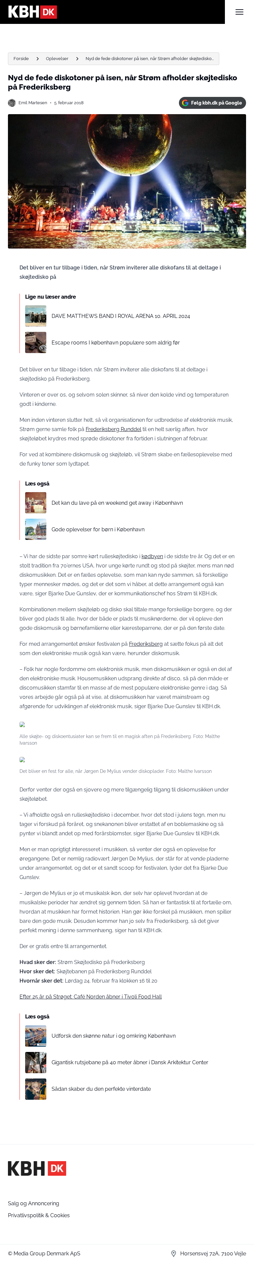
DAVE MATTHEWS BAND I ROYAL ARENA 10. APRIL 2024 (121, 316)
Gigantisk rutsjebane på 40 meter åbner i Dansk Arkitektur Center (130, 1062)
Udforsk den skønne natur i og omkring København (114, 1036)
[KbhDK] (116, 12)
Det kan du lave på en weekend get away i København (117, 503)
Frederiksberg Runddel (113, 429)
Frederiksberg (146, 644)
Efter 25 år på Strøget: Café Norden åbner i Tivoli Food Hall (91, 997)
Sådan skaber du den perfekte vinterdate (101, 1089)
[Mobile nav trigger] (239, 12)
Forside (21, 58)
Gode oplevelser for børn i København (98, 529)
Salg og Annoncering (33, 1203)
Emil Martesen (33, 102)
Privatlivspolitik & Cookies (39, 1215)
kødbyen (152, 556)
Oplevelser (57, 58)
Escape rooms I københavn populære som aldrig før (116, 342)
